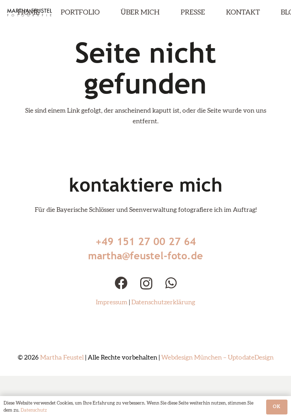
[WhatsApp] (171, 283)
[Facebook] (121, 283)
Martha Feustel (62, 358)
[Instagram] (146, 284)
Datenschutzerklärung (163, 302)
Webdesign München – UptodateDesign (217, 358)
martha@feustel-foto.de (145, 255)
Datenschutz (34, 410)
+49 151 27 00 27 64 (145, 241)
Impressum (111, 302)
